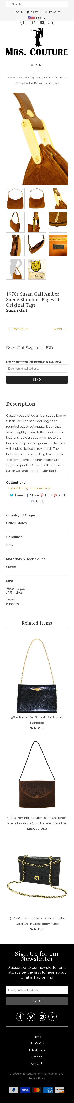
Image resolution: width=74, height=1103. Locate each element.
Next (58, 329)
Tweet (19, 495)
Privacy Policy (37, 1078)
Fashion (37, 1057)
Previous (19, 329)
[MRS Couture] (37, 43)
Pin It (48, 495)
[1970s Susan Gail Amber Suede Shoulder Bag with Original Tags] (34, 139)
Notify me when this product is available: (34, 361)
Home (37, 1036)
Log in (18, 12)
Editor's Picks (37, 1043)
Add (61, 495)
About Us (37, 1063)
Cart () (36, 12)
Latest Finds (17, 488)
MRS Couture (28, 1073)
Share (34, 495)
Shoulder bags (40, 488)
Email (39, 502)
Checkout (52, 12)
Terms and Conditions (50, 1073)
